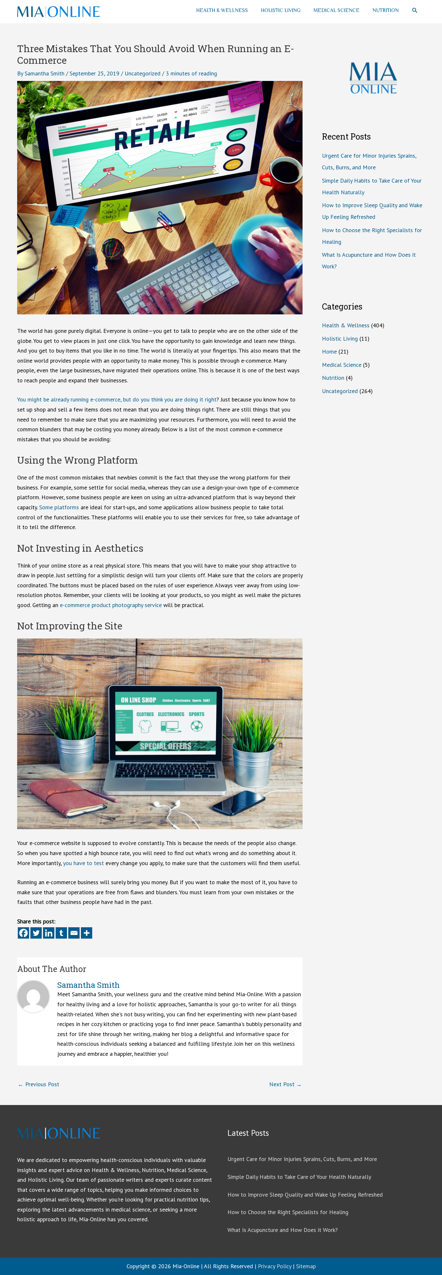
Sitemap (306, 1266)
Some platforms (59, 507)
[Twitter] (36, 933)
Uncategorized (142, 73)
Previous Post (38, 1084)
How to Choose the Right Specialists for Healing (287, 1212)
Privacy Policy (274, 1266)
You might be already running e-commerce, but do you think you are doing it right (116, 399)
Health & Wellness (222, 10)
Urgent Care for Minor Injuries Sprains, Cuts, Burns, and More (302, 1159)
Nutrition (385, 10)
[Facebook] (23, 933)
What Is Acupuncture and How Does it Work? (282, 1230)
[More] (86, 933)
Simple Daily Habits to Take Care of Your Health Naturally (299, 1176)
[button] (415, 10)
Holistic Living (281, 10)
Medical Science (336, 10)
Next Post (285, 1084)
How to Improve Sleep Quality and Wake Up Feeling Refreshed (305, 1194)
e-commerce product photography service (111, 605)
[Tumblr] (61, 933)
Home (329, 351)
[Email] (74, 933)
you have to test (83, 863)
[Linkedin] (48, 933)
